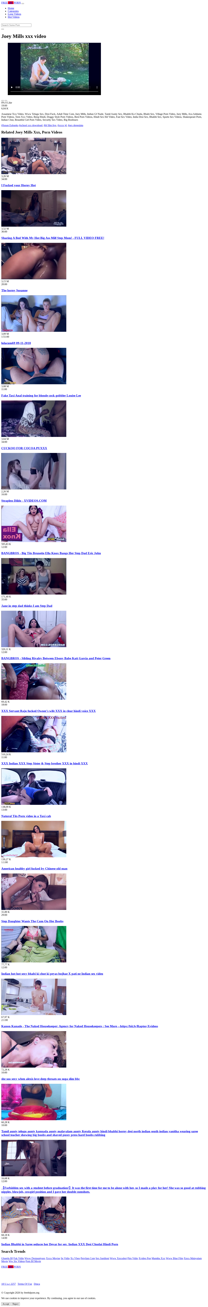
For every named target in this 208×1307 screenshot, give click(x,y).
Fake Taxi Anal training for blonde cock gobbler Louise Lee (41, 395)
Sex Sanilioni (102, 1258)
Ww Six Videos (17, 1261)
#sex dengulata (75, 125)
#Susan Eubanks (9, 125)
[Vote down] (6, 100)
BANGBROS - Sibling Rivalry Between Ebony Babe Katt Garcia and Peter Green (55, 658)
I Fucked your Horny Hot (18, 185)
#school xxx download (30, 125)
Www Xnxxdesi (118, 1258)
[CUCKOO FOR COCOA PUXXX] (33, 436)
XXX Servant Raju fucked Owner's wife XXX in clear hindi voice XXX (48, 711)
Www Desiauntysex (35, 1258)
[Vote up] (2, 100)
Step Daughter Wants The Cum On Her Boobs (32, 921)
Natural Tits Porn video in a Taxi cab (26, 816)
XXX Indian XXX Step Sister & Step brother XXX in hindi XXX (44, 763)
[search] (2, 29)
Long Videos (14, 14)
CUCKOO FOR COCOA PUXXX (24, 448)
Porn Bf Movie (33, 1261)
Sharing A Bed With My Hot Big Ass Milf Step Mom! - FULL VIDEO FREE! (52, 238)
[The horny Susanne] (33, 278)
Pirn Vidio (132, 1258)
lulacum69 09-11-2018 (16, 343)
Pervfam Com (88, 1258)
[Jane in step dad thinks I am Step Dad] (33, 593)
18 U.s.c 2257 (8, 1284)
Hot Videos (14, 17)
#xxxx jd (62, 125)
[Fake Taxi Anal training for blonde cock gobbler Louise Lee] (33, 383)
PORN (11, 2)
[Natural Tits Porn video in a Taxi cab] (33, 804)
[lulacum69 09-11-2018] (33, 331)
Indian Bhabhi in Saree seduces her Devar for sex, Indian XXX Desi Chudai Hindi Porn (59, 1244)
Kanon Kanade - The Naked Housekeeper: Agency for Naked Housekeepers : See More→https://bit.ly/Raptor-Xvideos (79, 1026)
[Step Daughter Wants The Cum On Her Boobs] (33, 909)
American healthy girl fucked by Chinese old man (34, 868)
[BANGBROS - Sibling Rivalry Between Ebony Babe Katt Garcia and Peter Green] (33, 646)
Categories (13, 11)
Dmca (37, 1284)
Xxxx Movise (53, 1258)
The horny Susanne (14, 290)
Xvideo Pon (145, 1258)
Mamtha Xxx (158, 1258)
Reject (16, 1304)
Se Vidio (65, 1258)
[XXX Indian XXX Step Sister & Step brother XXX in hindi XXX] (33, 751)
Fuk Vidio (18, 1258)
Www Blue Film (174, 1258)
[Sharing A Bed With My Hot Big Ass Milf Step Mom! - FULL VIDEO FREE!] (33, 225)
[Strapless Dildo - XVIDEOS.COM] (33, 488)
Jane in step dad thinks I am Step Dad (26, 605)
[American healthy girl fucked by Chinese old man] (33, 856)
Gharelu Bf (7, 1258)
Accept (6, 1304)
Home (11, 8)
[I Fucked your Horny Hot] (33, 173)
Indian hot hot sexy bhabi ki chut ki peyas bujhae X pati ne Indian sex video (52, 973)
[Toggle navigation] (22, 3)
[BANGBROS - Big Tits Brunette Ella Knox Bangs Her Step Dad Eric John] (33, 541)
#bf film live (50, 125)
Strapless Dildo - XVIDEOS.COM (24, 500)
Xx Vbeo (75, 1258)
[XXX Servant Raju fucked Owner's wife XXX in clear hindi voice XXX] (33, 698)
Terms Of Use (25, 1284)
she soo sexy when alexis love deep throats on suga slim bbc (40, 1079)
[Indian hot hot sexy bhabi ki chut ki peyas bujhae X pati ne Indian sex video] (33, 961)
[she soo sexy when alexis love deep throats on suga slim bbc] (33, 1066)
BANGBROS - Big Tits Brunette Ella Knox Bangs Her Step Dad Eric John (51, 553)
